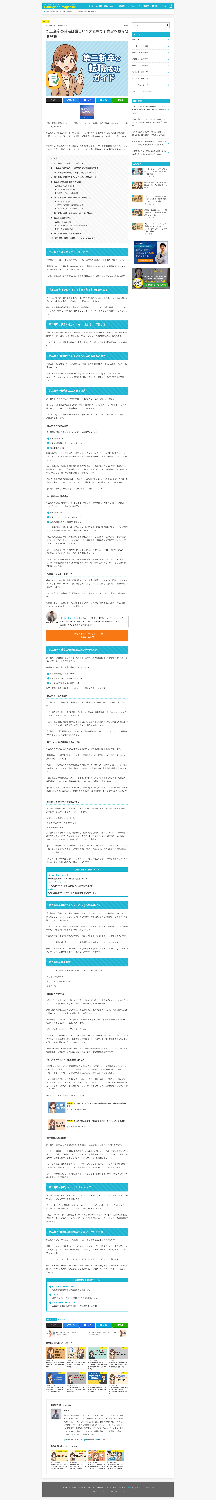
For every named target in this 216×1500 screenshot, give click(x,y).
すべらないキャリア (136, 1488)
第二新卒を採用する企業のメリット (69, 209)
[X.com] (78, 1440)
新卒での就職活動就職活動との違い (69, 205)
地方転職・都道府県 (140, 78)
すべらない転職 (111, 1488)
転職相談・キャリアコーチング (129, 6)
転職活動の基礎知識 (140, 53)
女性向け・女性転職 (140, 46)
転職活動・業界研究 (140, 59)
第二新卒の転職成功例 (64, 189)
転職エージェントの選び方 (66, 193)
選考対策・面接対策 (140, 72)
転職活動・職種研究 (140, 65)
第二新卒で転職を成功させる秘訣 (66, 182)
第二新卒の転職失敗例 (64, 186)
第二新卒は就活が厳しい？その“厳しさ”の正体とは (74, 172)
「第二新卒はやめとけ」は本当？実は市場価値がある (74, 168)
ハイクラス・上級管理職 (141, 91)
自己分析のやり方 (62, 222)
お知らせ (164, 6)
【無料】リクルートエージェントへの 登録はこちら (87, 635)
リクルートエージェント (58, 875)
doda (50, 889)
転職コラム (46, 21)
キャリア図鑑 (150, 1488)
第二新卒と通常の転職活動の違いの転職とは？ (72, 197)
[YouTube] (100, 1440)
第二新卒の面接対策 (63, 229)
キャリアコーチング (140, 85)
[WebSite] (68, 1440)
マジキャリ (122, 1488)
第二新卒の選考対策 (61, 218)
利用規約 (100, 1488)
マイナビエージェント (57, 882)
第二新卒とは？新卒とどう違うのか (67, 163)
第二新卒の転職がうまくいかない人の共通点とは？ (73, 177)
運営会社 (155, 6)
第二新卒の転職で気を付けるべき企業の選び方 (72, 213)
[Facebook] (89, 1440)
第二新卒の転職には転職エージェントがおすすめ (73, 238)
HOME (65, 1488)
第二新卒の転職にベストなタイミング (68, 233)
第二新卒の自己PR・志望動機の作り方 (71, 225)
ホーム (91, 6)
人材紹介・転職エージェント (106, 6)
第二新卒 (62, 1319)
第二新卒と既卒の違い (64, 202)
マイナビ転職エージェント (63, 1302)
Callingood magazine (60, 7)
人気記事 (146, 6)
